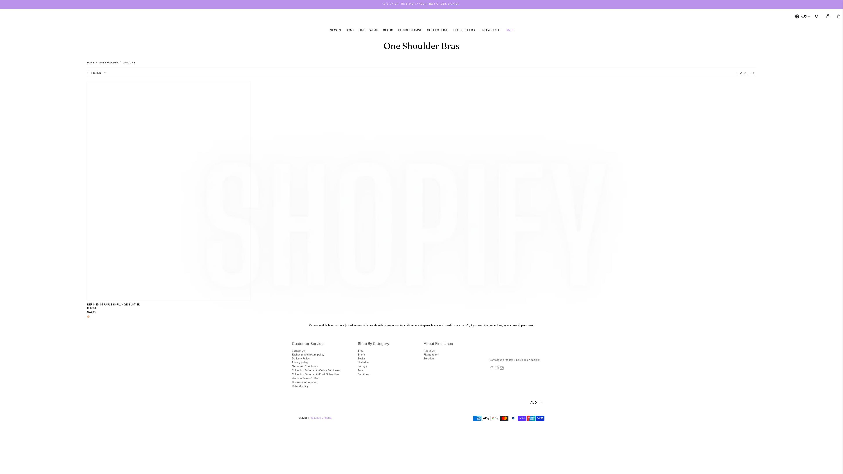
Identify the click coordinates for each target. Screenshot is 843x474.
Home (90, 62)
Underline (363, 362)
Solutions (363, 374)
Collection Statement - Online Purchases (316, 370)
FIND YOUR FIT (490, 30)
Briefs (361, 354)
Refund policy (300, 386)
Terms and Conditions (305, 366)
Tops (361, 370)
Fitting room (431, 354)
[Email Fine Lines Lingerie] (502, 369)
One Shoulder (108, 62)
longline (129, 62)
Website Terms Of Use (305, 378)
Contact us (298, 350)
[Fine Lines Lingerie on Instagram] (497, 369)
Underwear (368, 30)
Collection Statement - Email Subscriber (315, 374)
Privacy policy (300, 362)
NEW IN (335, 30)
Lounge (362, 366)
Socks (388, 30)
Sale (509, 30)
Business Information (304, 382)
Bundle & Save (410, 30)
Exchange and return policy (308, 354)
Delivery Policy (301, 358)
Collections (437, 30)
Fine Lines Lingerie (319, 417)
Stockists (429, 358)
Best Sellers (464, 30)
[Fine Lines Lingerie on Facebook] (492, 369)
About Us (429, 350)
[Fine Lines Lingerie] (426, 16)
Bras (350, 30)
